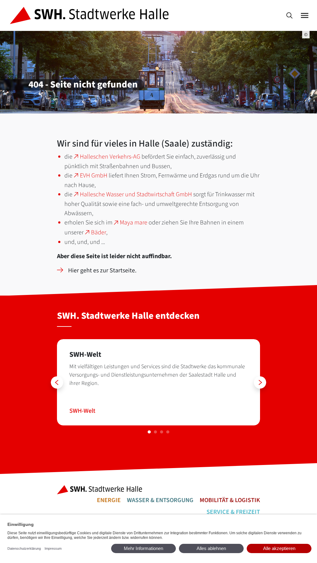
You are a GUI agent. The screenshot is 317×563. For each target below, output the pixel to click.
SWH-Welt (82, 411)
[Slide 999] (149, 431)
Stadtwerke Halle (101, 489)
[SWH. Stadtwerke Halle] (90, 15)
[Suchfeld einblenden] (289, 16)
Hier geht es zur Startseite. (102, 270)
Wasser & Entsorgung (160, 500)
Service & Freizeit (233, 512)
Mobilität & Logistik (230, 500)
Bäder (98, 232)
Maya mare (133, 222)
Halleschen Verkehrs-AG (110, 156)
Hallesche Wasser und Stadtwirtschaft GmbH (136, 194)
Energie (109, 500)
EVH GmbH (93, 175)
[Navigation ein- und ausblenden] (304, 16)
